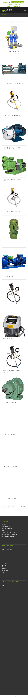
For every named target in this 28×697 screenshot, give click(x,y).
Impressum (13, 696)
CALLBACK (16, 4)
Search (10, 4)
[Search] (22, 10)
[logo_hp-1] (11, 10)
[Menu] (25, 10)
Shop (4, 15)
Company (4, 565)
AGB (3, 572)
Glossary (4, 563)
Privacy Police (5, 570)
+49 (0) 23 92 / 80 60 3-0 (18, 2)
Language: (6, 2)
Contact (4, 567)
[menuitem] (7, 2)
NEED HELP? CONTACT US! (13, 6)
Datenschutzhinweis (21, 696)
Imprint (4, 568)
